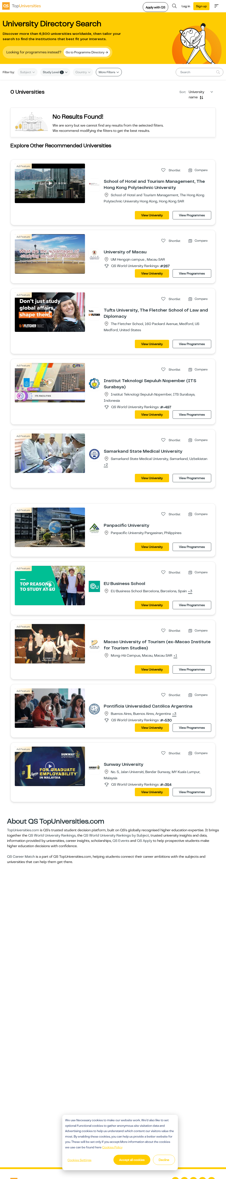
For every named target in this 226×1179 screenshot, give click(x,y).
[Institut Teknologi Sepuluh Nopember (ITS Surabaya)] (94, 383)
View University (152, 215)
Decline (164, 1160)
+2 (106, 464)
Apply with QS (155, 7)
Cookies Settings (79, 1160)
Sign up (201, 6)
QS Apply (144, 841)
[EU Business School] (94, 586)
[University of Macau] (94, 254)
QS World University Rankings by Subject (116, 835)
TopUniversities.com (23, 830)
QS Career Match (21, 856)
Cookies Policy (112, 1147)
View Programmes (192, 215)
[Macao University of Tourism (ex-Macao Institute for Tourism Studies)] (94, 644)
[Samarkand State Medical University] (94, 454)
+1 (175, 655)
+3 (190, 591)
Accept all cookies (132, 1160)
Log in (186, 6)
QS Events (121, 841)
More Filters (107, 72)
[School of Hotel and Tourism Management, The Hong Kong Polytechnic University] (94, 184)
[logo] (21, 6)
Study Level (52, 72)
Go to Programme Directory (85, 52)
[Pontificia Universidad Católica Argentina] (94, 709)
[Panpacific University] (94, 528)
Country (81, 72)
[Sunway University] (94, 767)
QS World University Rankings (52, 835)
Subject (26, 72)
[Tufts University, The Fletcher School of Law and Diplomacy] (94, 313)
